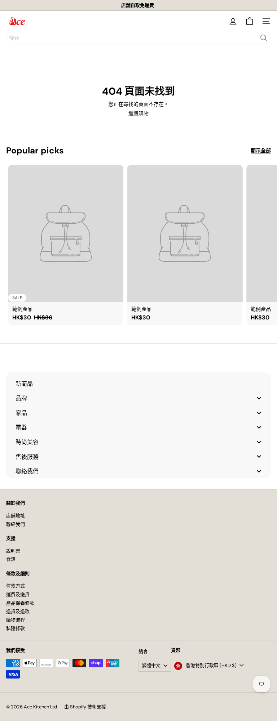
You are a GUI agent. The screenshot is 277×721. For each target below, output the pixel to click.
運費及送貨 (18, 594)
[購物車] (249, 21)
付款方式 (15, 586)
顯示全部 (261, 151)
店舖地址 (15, 515)
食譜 (11, 559)
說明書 (13, 551)
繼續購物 (138, 113)
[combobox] (138, 38)
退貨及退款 (18, 611)
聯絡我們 (15, 524)
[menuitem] (138, 383)
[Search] (263, 38)
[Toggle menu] (259, 398)
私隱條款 (15, 628)
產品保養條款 (20, 603)
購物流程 (15, 620)
